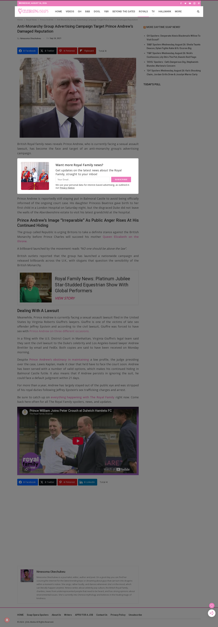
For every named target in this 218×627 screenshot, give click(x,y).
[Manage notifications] (7, 620)
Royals (143, 11)
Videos (70, 11)
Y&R (106, 11)
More (178, 11)
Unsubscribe (135, 615)
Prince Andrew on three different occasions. (59, 331)
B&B (87, 11)
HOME (58, 11)
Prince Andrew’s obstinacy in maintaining (58, 359)
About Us (56, 615)
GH (79, 11)
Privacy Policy (118, 615)
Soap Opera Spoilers (38, 615)
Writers (68, 615)
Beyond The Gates (124, 11)
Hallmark (164, 11)
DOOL (97, 11)
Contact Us (101, 615)
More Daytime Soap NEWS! (163, 27)
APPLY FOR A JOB (84, 615)
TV (153, 11)
